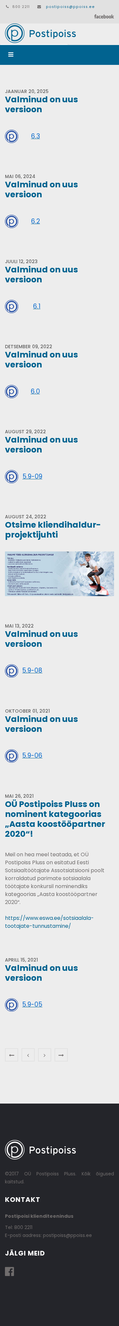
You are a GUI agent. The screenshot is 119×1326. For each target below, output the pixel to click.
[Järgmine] (44, 1055)
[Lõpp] (61, 1055)
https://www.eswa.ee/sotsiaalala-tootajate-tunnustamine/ (49, 922)
